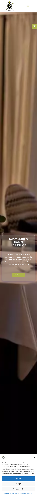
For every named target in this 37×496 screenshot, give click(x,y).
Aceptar (18, 478)
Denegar (18, 484)
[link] (34, 26)
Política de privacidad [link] (20, 493)
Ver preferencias (18, 489)
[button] (34, 458)
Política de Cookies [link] (9, 493)
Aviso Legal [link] (30, 493)
